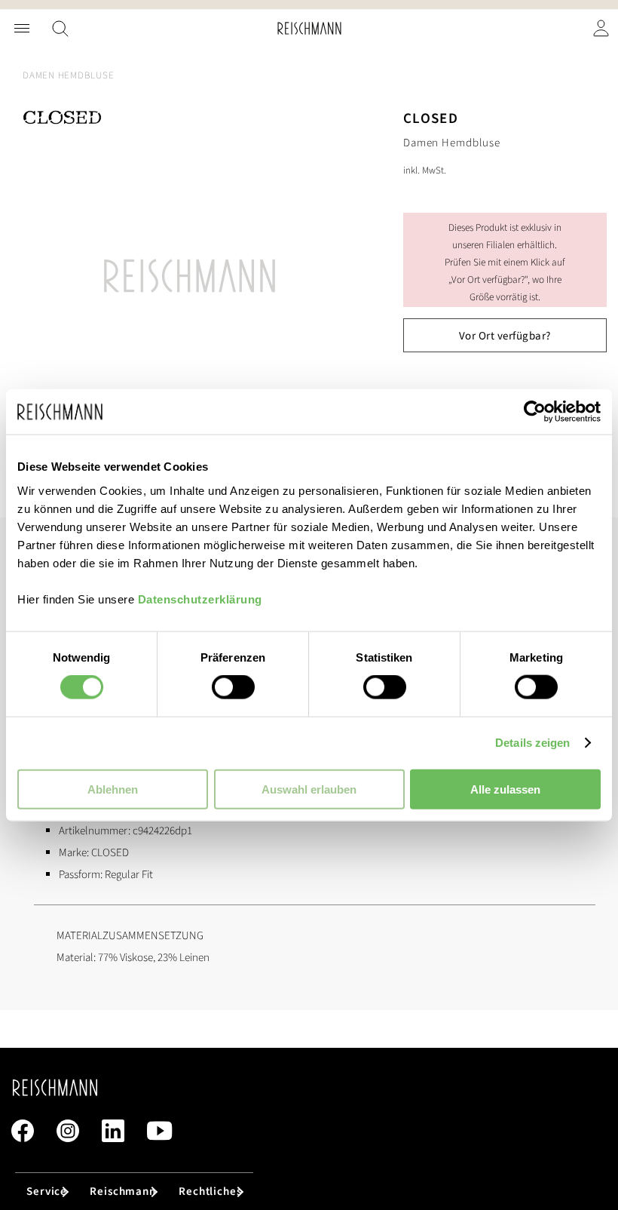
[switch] (233, 689)
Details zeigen (532, 742)
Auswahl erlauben (309, 788)
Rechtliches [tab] (210, 1191)
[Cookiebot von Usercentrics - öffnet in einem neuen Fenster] (535, 412)
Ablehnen (112, 788)
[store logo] (309, 28)
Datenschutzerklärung (200, 598)
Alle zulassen (505, 788)
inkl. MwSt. (424, 170)
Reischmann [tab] (123, 1191)
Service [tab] (46, 1191)
